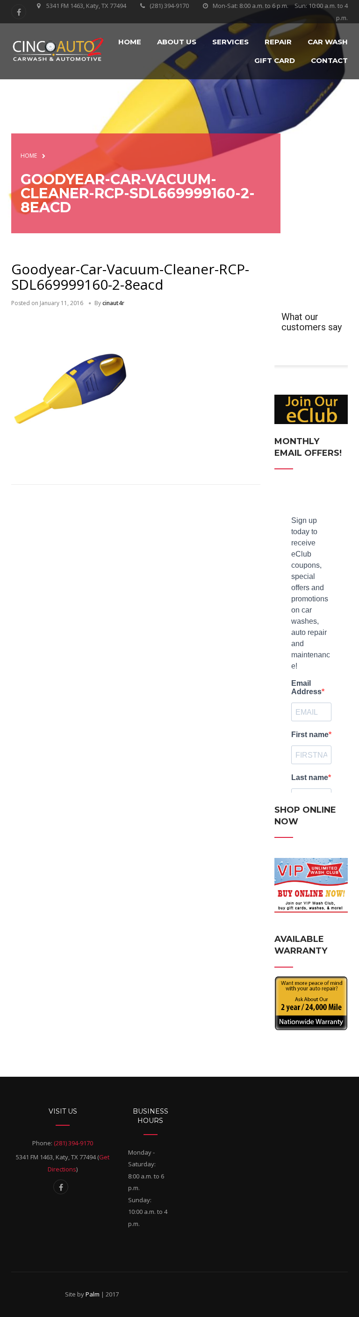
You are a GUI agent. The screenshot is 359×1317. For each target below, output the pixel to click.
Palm (93, 1294)
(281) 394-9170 (169, 5)
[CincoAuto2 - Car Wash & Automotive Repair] (57, 50)
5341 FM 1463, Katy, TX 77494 (86, 5)
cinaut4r (113, 303)
